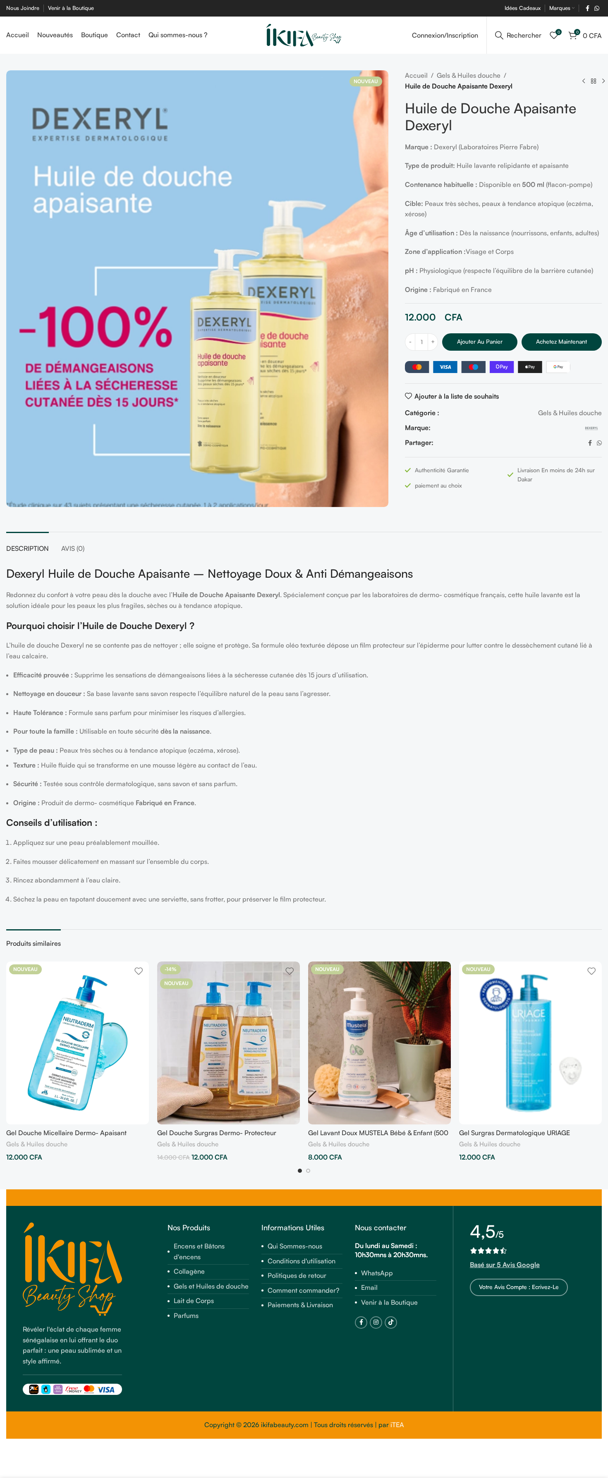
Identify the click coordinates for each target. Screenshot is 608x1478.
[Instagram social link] (376, 1322)
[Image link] (72, 1268)
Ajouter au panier (480, 341)
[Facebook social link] (587, 8)
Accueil (416, 75)
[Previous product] (584, 81)
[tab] (27, 544)
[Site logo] (304, 34)
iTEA (397, 1425)
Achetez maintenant (561, 341)
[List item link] (208, 1251)
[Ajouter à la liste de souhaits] (138, 970)
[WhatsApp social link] (597, 8)
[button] (300, 1171)
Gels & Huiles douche (468, 75)
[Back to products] (593, 81)
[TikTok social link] (391, 1322)
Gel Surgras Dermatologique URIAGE (514, 1133)
